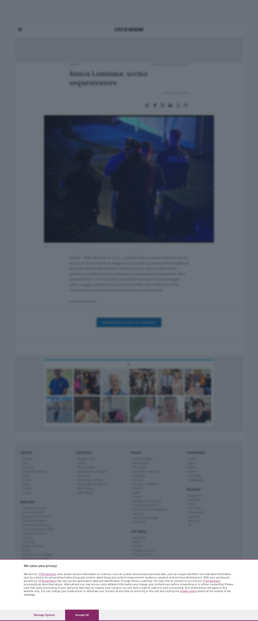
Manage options (44, 615)
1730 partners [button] (47, 574)
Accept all (82, 615)
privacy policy (188, 591)
